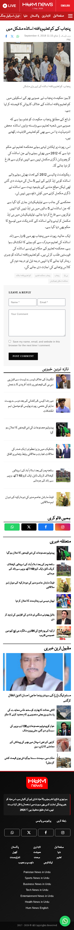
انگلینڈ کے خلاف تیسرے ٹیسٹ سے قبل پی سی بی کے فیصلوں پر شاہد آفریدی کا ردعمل (30, 382)
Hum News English (37, 907)
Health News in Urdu (37, 901)
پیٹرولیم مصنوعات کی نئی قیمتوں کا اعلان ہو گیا (30, 430)
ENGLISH (65, 6)
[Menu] (70, 17)
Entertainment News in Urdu (37, 895)
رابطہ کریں (61, 821)
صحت (37, 857)
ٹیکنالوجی (48, 863)
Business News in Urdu (37, 883)
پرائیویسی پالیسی (43, 821)
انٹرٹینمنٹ (15, 857)
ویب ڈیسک (65, 36)
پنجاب (57, 275)
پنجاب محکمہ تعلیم (42, 275)
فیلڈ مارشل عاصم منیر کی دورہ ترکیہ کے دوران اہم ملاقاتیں (29, 500)
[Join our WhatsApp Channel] (65, 921)
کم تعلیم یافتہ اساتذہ (23, 275)
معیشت (37, 852)
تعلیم (59, 857)
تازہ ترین (46, 16)
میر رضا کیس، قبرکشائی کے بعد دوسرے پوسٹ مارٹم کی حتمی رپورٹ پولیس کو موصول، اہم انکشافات (29, 406)
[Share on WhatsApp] (17, 36)
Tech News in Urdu (37, 889)
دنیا (25, 16)
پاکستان (34, 16)
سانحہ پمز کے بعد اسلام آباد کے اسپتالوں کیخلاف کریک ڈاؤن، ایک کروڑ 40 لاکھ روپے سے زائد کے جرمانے (30, 475)
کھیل (14, 852)
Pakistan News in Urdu (37, 872)
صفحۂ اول (58, 16)
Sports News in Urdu (37, 877)
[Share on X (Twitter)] (12, 36)
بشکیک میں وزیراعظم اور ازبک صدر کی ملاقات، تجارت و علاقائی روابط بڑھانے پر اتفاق (30, 452)
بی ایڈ (66, 275)
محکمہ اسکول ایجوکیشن (59, 281)
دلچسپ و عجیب (26, 863)
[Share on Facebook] (6, 36)
